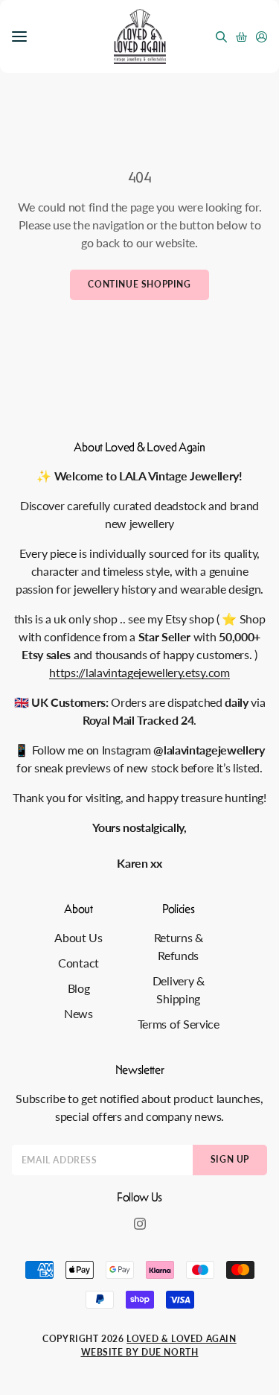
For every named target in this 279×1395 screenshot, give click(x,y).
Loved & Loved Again (181, 1338)
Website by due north (140, 1352)
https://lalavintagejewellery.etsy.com (139, 672)
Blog (79, 988)
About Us (78, 937)
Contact (78, 963)
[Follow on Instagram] (139, 1223)
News (78, 1013)
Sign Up (230, 1159)
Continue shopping (139, 284)
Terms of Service (178, 1024)
